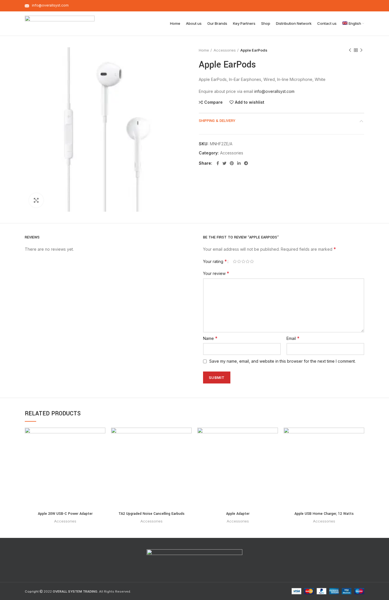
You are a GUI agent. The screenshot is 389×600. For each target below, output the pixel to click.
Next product (361, 50)
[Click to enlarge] (36, 200)
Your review (216, 273)
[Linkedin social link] (239, 163)
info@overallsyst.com (274, 91)
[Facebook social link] (218, 163)
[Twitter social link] (224, 163)
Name (210, 338)
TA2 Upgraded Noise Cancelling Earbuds (151, 513)
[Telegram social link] (246, 163)
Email (293, 338)
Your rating (215, 261)
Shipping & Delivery (217, 120)
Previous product (350, 50)
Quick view (101, 449)
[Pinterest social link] (232, 163)
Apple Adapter (237, 513)
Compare (213, 102)
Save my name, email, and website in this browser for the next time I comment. (282, 361)
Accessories (225, 50)
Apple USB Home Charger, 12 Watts (324, 513)
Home (204, 50)
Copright (32, 591)
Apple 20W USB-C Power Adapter (65, 513)
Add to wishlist (249, 102)
